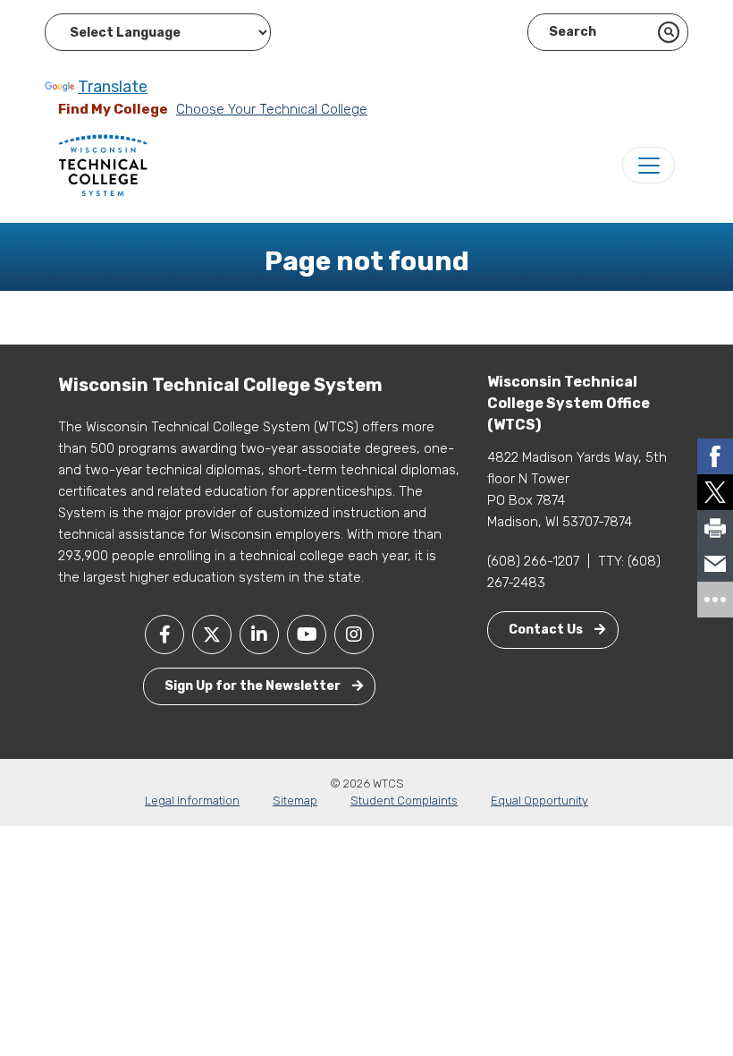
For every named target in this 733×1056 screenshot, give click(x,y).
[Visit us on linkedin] (259, 634)
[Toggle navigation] (648, 165)
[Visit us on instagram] (354, 634)
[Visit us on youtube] (306, 634)
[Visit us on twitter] (212, 634)
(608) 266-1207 (533, 561)
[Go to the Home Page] (102, 164)
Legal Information (192, 800)
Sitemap (295, 800)
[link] (715, 456)
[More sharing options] (715, 599)
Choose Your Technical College (271, 109)
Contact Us (547, 629)
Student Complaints (404, 800)
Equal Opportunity (539, 800)
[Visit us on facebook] (164, 634)
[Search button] (668, 32)
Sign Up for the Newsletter (253, 686)
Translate (112, 87)
